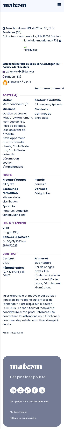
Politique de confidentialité (23, 418)
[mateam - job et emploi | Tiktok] (27, 390)
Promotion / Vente (19, 82)
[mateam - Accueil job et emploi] (14, 6)
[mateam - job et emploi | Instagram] (20, 390)
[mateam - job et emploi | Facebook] (35, 390)
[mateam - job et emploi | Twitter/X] (42, 390)
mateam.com (41, 401)
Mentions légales (18, 412)
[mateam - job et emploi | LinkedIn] (13, 390)
